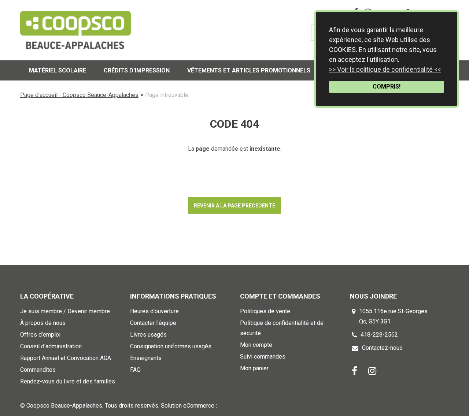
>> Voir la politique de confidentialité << (385, 69)
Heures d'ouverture (154, 311)
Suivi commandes (262, 356)
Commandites (38, 369)
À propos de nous (43, 322)
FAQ (135, 369)
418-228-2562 (379, 334)
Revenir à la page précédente (234, 206)
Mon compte (256, 344)
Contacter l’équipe (153, 322)
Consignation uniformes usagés (170, 346)
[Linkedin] (372, 370)
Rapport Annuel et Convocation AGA (65, 358)
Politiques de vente (265, 311)
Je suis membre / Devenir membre (65, 311)
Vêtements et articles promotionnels (248, 70)
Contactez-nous (382, 347)
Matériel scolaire (57, 70)
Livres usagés (148, 334)
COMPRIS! (386, 86)
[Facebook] (354, 370)
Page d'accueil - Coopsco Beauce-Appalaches (79, 94)
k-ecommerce (236, 405)
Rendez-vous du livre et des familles (67, 381)
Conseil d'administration (51, 346)
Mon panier (254, 368)
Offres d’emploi (40, 334)
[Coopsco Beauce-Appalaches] (75, 30)
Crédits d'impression (137, 70)
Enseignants (146, 358)
